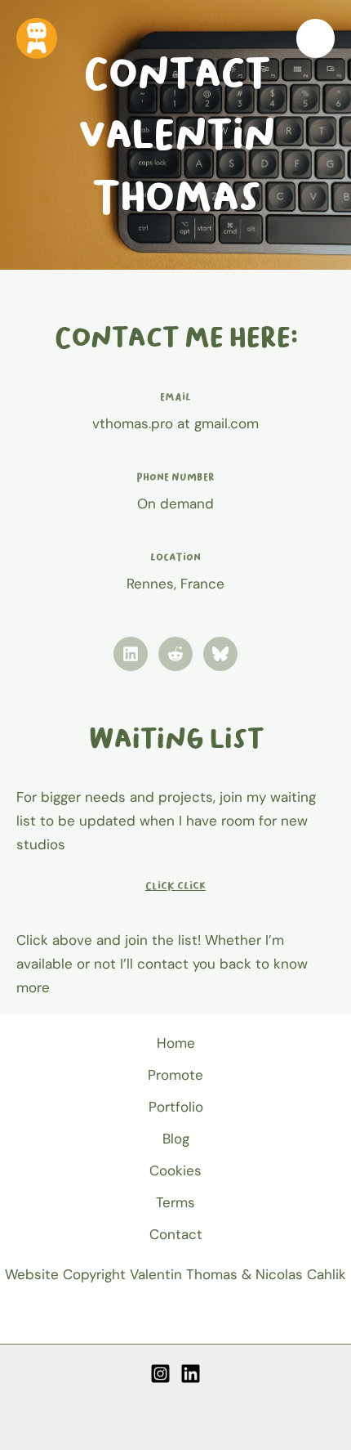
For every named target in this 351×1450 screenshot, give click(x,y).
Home (176, 1043)
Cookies (175, 1170)
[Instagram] (160, 1373)
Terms (175, 1202)
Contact (175, 1234)
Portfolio (176, 1107)
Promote (175, 1075)
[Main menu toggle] (315, 38)
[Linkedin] (190, 1373)
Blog (175, 1139)
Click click (175, 885)
